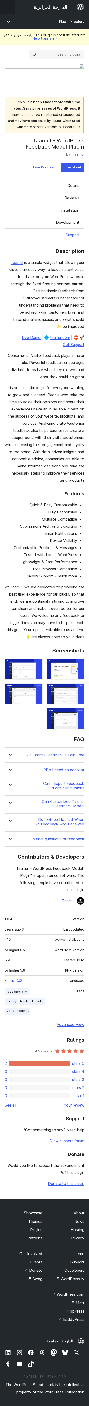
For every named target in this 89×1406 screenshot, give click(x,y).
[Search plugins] (34, 54)
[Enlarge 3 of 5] (77, 689)
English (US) (14, 980)
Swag (35, 1278)
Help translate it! (44, 38)
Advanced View (70, 1024)
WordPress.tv (70, 1278)
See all (10, 1105)
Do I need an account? (64, 770)
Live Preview (43, 167)
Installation (69, 210)
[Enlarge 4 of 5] (36, 689)
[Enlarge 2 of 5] (36, 665)
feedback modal (31, 1001)
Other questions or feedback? (58, 839)
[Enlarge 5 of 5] (77, 714)
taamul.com (60, 337)
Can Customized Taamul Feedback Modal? (63, 803)
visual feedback (18, 1011)
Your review (74, 1105)
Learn (79, 1253)
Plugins (36, 1229)
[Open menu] (7, 7)
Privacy (77, 1238)
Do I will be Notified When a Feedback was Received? (60, 821)
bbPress (74, 1311)
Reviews (72, 198)
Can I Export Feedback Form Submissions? (63, 785)
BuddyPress (71, 1319)
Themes (35, 1221)
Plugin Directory (71, 21)
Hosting (77, 1229)
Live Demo (31, 337)
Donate (33, 1270)
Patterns (34, 1238)
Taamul (78, 154)
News (79, 1221)
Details (73, 185)
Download (72, 167)
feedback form (17, 991)
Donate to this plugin (66, 1183)
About (79, 1212)
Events (36, 1262)
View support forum (67, 1140)
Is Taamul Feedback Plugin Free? (55, 755)
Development (67, 222)
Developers (74, 1270)
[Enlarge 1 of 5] (77, 665)
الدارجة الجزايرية (60, 1341)
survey (11, 1001)
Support (73, 235)
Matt (77, 1302)
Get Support (73, 344)
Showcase (33, 1212)
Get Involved (30, 1253)
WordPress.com (68, 1294)
